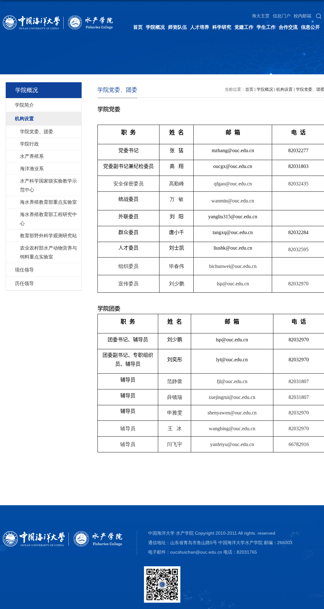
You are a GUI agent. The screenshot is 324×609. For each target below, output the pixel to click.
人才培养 (199, 27)
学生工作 (266, 27)
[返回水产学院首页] (58, 17)
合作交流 (288, 27)
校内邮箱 (302, 15)
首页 (138, 27)
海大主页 (261, 15)
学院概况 (155, 27)
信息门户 (281, 15)
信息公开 (310, 27)
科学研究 (221, 27)
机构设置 (284, 89)
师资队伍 (177, 27)
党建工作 (243, 27)
